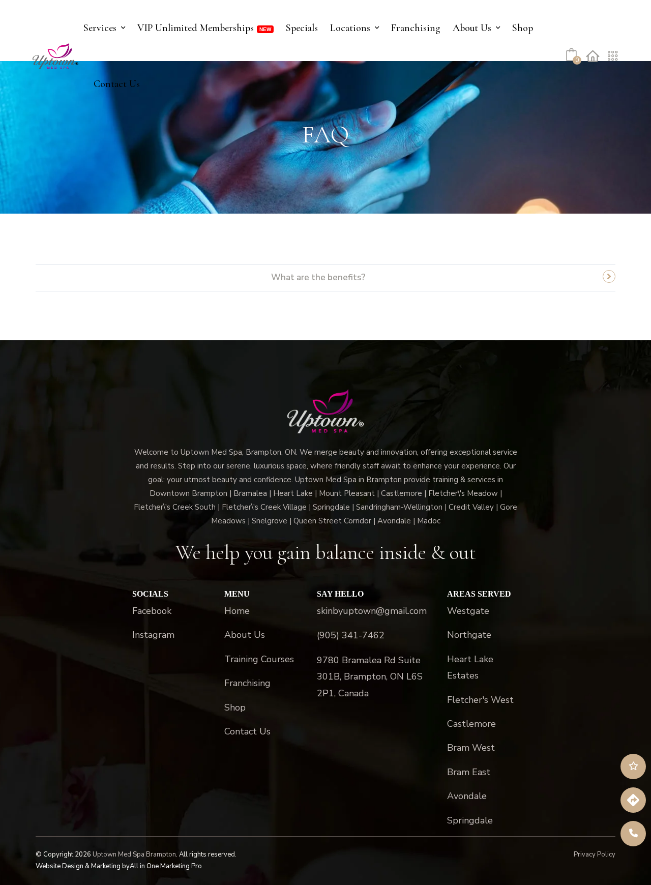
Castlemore (471, 724)
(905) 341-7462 (350, 635)
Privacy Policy (594, 854)
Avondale (467, 796)
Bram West (471, 748)
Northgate (469, 635)
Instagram (153, 635)
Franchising (415, 28)
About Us (472, 28)
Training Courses (259, 659)
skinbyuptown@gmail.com (372, 611)
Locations (350, 28)
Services (99, 28)
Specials (302, 28)
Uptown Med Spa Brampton (134, 854)
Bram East (468, 772)
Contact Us (117, 84)
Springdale (470, 820)
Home (237, 611)
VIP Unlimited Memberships (195, 28)
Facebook (151, 611)
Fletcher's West (480, 700)
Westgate (468, 611)
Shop (522, 28)
